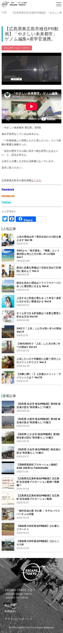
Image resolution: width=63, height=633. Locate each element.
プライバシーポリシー (19, 618)
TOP (4, 12)
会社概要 (10, 605)
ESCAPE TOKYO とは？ (20, 590)
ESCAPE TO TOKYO (17, 597)
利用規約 (10, 611)
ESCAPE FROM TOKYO (19, 594)
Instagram (8, 195)
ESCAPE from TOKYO (17, 47)
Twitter (6, 202)
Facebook (8, 189)
